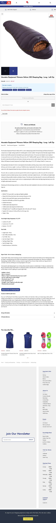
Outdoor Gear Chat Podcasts (46, 439)
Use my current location (28, 98)
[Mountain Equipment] (51, 16)
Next (53, 346)
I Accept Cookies (28, 518)
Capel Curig (45, 457)
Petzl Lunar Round (46, 424)
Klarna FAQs (45, 409)
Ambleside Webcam (47, 403)
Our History (45, 394)
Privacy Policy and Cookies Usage (46, 383)
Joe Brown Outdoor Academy (46, 443)
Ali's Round (45, 422)
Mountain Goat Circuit (47, 426)
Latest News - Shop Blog (46, 406)
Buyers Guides (45, 436)
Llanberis (44, 455)
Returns (44, 378)
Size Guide (4, 113)
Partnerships (45, 398)
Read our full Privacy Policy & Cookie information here (28, 515)
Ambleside (45, 453)
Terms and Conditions (47, 380)
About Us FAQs (46, 411)
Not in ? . (10, 108)
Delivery (44, 375)
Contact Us (45, 502)
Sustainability (45, 401)
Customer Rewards (46, 396)
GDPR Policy (45, 413)
